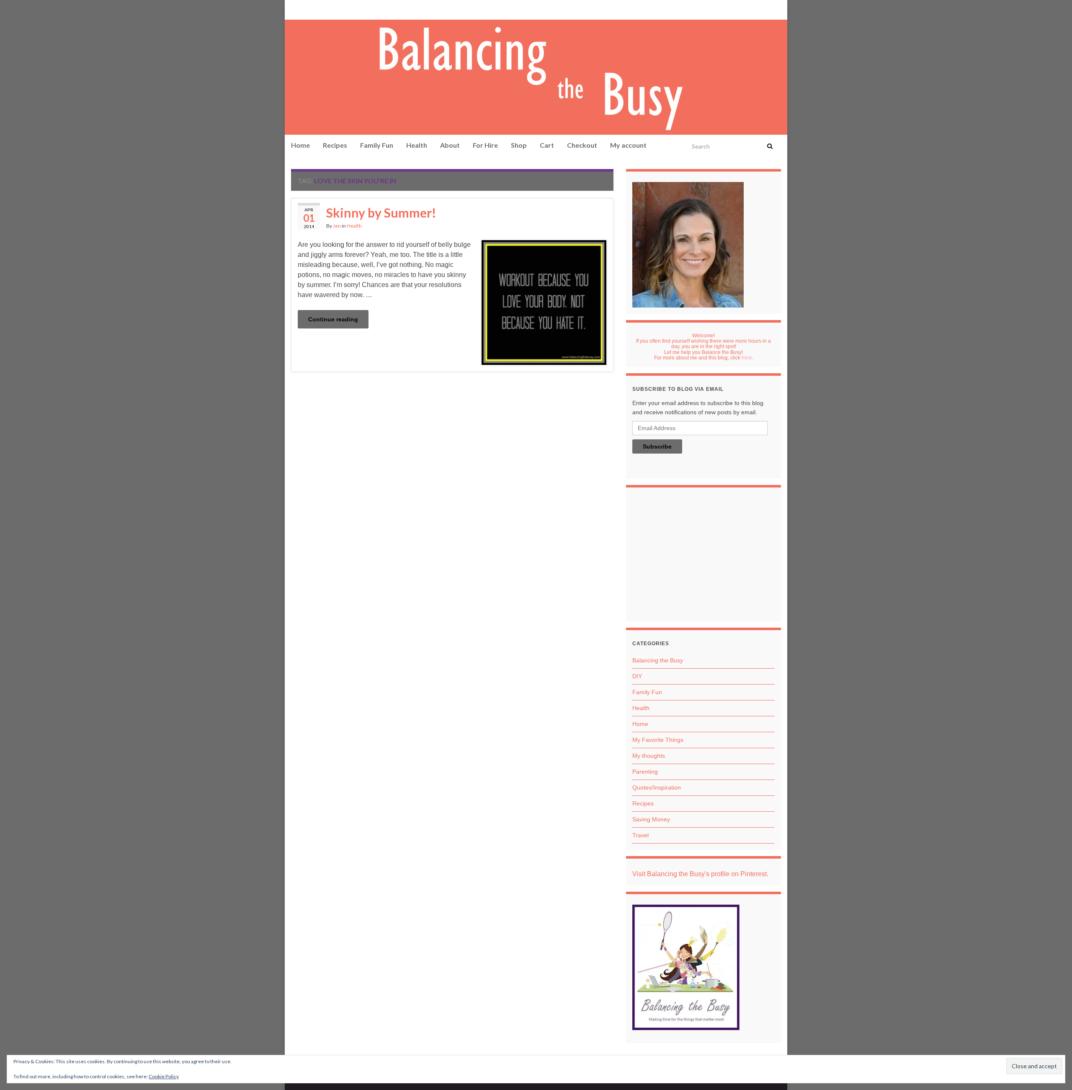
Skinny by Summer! (381, 212)
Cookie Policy (164, 1076)
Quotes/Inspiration (656, 787)
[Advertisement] (703, 556)
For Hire (485, 145)
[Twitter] (335, 9)
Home (300, 145)
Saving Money (651, 819)
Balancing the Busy (657, 660)
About (450, 145)
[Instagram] (321, 9)
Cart (547, 145)
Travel (640, 835)
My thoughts (648, 755)
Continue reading (333, 319)
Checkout (582, 145)
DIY (637, 676)
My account (628, 145)
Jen (337, 226)
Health (416, 145)
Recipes (335, 145)
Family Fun (376, 145)
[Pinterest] (295, 9)
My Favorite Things (657, 739)
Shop (519, 145)
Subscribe (657, 446)
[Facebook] (308, 9)
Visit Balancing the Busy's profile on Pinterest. (700, 873)
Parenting (645, 771)
